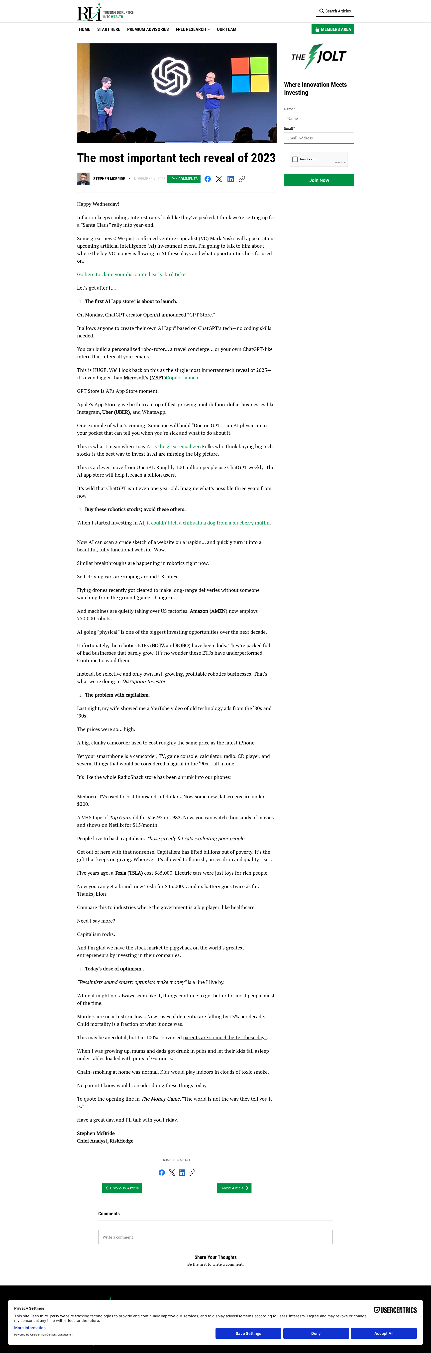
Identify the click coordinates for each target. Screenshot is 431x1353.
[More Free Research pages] (209, 29)
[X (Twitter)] (219, 179)
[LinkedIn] (230, 179)
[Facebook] (208, 179)
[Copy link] (242, 179)
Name (288, 109)
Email (288, 128)
